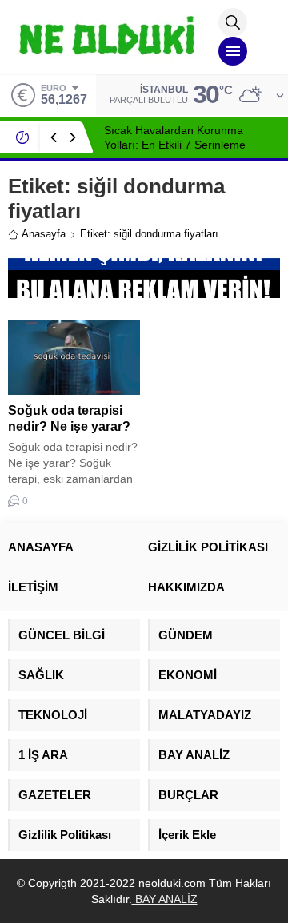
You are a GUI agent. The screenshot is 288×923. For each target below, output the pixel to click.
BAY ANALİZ (165, 899)
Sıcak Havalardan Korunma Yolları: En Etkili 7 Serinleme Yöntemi (175, 144)
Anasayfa (44, 234)
